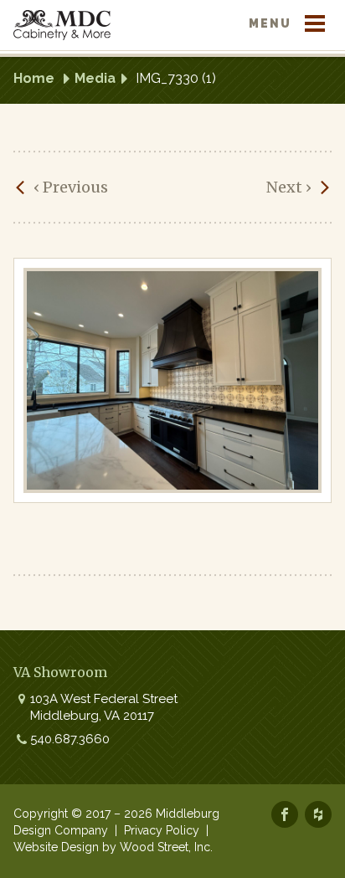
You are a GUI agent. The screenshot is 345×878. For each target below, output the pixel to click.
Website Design (56, 847)
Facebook (284, 814)
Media (95, 78)
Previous (70, 187)
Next (289, 187)
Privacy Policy (161, 830)
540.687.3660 (70, 739)
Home (33, 78)
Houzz (318, 814)
